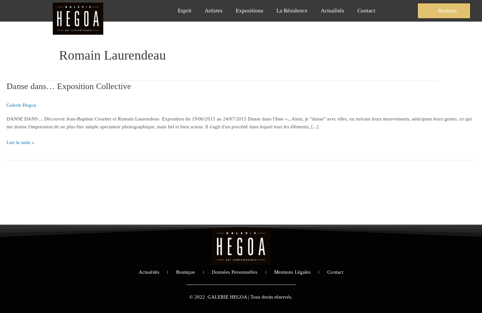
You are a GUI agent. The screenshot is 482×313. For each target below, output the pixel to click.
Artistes (214, 11)
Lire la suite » (20, 141)
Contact (366, 11)
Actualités (332, 11)
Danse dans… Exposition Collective (69, 86)
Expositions (249, 11)
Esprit (184, 11)
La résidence (292, 11)
